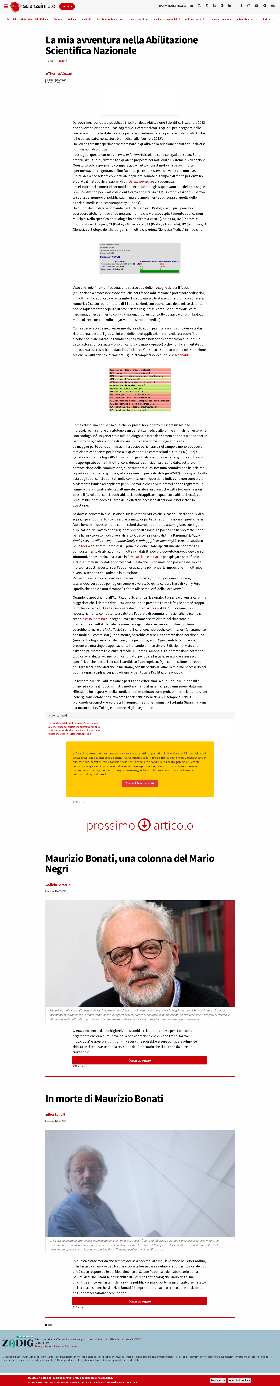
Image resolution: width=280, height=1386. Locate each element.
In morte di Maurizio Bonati (104, 1098)
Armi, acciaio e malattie (145, 556)
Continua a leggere (140, 1060)
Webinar (72, 19)
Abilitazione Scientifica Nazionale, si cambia (69, 733)
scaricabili (182, 355)
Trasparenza (71, 1346)
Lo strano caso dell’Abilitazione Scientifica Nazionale (74, 730)
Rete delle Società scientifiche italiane (27, 19)
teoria (85, 546)
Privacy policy (41, 1346)
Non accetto (218, 1380)
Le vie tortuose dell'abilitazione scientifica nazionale (74, 726)
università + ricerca (247, 19)
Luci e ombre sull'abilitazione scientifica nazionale (73, 723)
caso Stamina (95, 618)
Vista (51, 61)
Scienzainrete (139, 181)
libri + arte (268, 19)
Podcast (58, 19)
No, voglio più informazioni (122, 1382)
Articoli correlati (57, 715)
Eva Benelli (56, 1114)
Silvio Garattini (59, 884)
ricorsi (154, 608)
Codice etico (56, 1346)
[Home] (34, 7)
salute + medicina (138, 19)
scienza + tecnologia (220, 19)
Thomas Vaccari (60, 73)
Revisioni (62, 60)
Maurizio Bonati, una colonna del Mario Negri (129, 863)
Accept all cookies (239, 1380)
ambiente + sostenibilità (166, 19)
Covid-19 (86, 19)
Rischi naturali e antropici (110, 19)
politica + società (194, 19)
